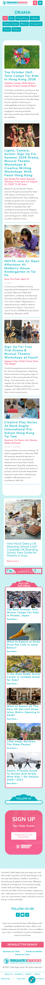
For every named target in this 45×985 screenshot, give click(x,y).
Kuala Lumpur (11, 23)
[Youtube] (22, 915)
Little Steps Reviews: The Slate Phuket (21, 743)
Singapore (36, 23)
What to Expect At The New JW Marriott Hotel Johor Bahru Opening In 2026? (23, 711)
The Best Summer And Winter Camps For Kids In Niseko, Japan (23, 612)
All (5, 18)
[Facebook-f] (18, 915)
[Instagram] (27, 915)
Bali (12, 18)
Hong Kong (22, 18)
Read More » (12, 619)
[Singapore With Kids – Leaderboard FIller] (23, 571)
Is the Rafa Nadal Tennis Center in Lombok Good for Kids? (24, 677)
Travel (7, 29)
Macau (24, 23)
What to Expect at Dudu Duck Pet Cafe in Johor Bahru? (23, 644)
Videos (16, 29)
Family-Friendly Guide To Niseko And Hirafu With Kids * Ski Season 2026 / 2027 (23, 775)
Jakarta (34, 18)
